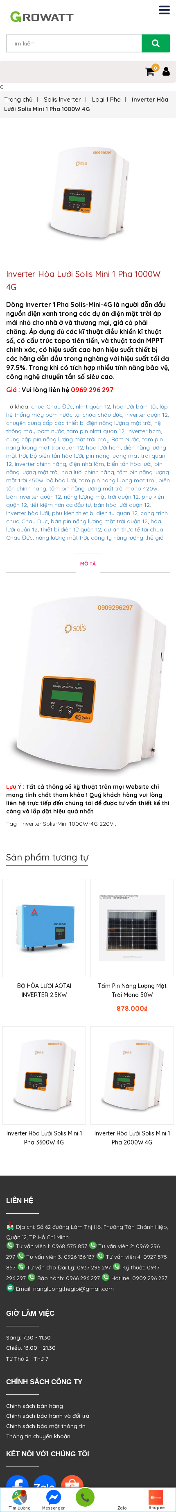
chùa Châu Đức (52, 406)
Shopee (157, 1507)
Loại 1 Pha (106, 99)
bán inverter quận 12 (33, 496)
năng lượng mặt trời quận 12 (101, 496)
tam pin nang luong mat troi (117, 480)
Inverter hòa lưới (27, 513)
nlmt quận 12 (93, 406)
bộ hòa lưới (61, 480)
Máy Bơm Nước (118, 439)
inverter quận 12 (146, 414)
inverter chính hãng (40, 464)
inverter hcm (144, 431)
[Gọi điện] (85, 1500)
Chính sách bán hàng (34, 1406)
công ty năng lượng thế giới (128, 537)
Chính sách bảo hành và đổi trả (47, 1415)
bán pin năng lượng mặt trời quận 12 (99, 521)
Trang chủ (18, 99)
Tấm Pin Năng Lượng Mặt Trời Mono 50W (132, 990)
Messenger (53, 1508)
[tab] (88, 563)
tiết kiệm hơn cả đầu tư (60, 505)
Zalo (122, 1508)
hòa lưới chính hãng (87, 472)
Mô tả (88, 564)
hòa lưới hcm (103, 447)
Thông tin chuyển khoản (38, 1436)
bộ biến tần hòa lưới (56, 455)
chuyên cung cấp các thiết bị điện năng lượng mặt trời (78, 423)
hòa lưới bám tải (135, 406)
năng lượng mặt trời (62, 537)
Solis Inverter (62, 99)
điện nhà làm (86, 464)
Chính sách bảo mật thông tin (46, 1426)
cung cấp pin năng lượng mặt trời (50, 439)
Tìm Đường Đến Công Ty (19, 1508)
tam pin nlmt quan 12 (95, 431)
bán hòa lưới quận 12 (122, 505)
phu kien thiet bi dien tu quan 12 (95, 513)
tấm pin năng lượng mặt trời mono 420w (103, 488)
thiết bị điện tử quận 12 (71, 529)
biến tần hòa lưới (129, 464)
